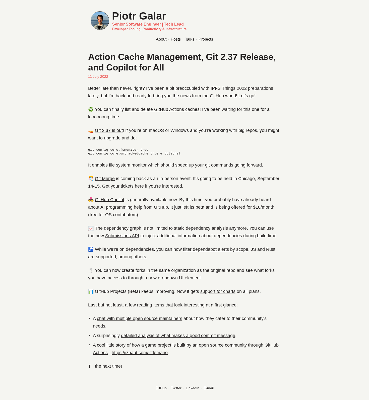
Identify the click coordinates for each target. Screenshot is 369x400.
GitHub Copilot (109, 199)
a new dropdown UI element (173, 277)
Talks (189, 39)
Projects (206, 39)
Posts (176, 39)
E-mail (209, 388)
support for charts (217, 291)
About (161, 39)
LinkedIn (192, 388)
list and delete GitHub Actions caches (162, 109)
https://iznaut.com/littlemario (140, 352)
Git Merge (105, 178)
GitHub (161, 388)
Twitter (176, 388)
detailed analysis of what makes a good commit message (178, 335)
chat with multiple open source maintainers (139, 318)
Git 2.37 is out (109, 130)
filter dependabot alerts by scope (215, 249)
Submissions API (122, 235)
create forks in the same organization (159, 270)
